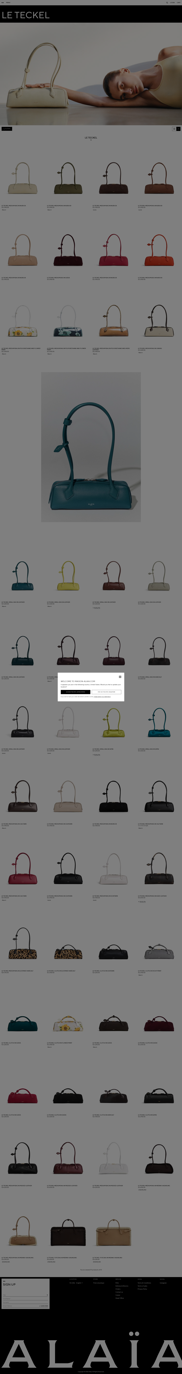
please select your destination (102, 696)
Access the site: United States (75, 692)
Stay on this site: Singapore (106, 692)
